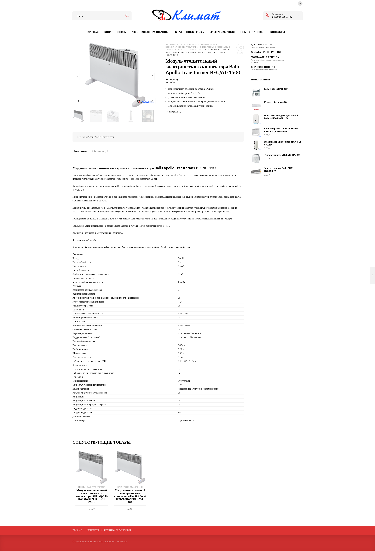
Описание (80, 151)
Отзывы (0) (100, 151)
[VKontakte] (300, 3)
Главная (77, 530)
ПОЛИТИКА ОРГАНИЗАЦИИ (117, 530)
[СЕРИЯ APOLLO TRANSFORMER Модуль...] (372, 275)
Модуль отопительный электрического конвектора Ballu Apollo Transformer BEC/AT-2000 (130, 496)
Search (127, 15)
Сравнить (175, 112)
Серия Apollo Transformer (101, 136)
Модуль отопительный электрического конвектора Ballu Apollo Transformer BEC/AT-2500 (92, 496)
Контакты (93, 530)
